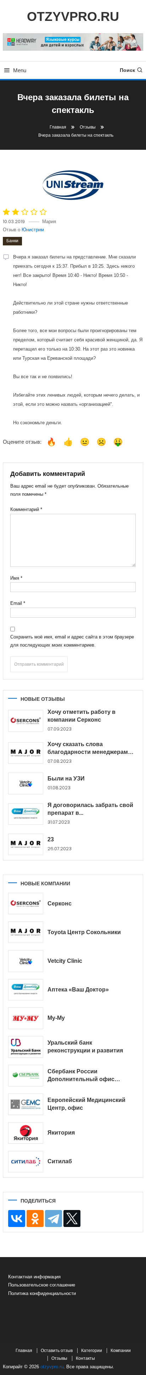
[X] (71, 1218)
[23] (25, 844)
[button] (51, 442)
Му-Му (56, 1018)
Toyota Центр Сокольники (84, 932)
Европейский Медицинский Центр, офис (86, 1104)
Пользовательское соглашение (41, 1285)
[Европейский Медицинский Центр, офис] (25, 1104)
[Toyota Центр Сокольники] (25, 932)
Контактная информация (34, 1276)
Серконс (59, 903)
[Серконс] (25, 903)
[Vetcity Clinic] (25, 961)
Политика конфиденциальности (42, 1293)
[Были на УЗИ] (25, 783)
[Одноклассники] (35, 1218)
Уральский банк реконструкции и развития (85, 1046)
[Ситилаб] (25, 1161)
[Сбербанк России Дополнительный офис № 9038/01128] (25, 1075)
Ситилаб (59, 1161)
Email (17, 603)
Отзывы (59, 1358)
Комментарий (26, 509)
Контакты (85, 1358)
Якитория (61, 1133)
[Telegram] (53, 1218)
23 (50, 839)
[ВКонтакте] (16, 1218)
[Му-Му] (25, 1018)
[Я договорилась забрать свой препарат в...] (25, 814)
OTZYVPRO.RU (73, 16)
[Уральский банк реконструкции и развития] (25, 1047)
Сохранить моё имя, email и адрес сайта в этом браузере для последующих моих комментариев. (72, 641)
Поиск (127, 70)
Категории (91, 1350)
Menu (19, 70)
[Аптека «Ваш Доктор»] (25, 989)
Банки (12, 240)
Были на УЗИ (66, 778)
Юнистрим (33, 229)
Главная (24, 1350)
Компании (121, 1350)
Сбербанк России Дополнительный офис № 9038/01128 (80, 1075)
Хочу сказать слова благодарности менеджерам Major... (87, 748)
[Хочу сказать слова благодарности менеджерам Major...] (25, 753)
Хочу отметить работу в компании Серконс (81, 716)
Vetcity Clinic (64, 961)
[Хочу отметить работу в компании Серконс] (25, 721)
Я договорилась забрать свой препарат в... (90, 809)
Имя (16, 578)
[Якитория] (25, 1133)
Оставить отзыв (57, 1350)
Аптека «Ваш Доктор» (78, 990)
